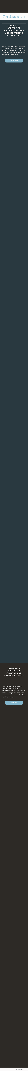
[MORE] (19, 11)
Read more (11, 61)
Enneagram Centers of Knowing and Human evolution (14, 672)
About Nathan (12, 10)
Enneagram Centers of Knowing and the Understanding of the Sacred (14, 31)
